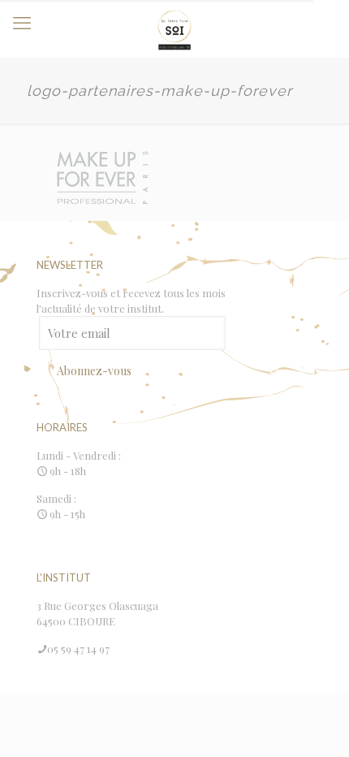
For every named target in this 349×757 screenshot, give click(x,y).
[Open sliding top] (330, 18)
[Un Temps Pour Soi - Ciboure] (174, 28)
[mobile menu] (22, 22)
